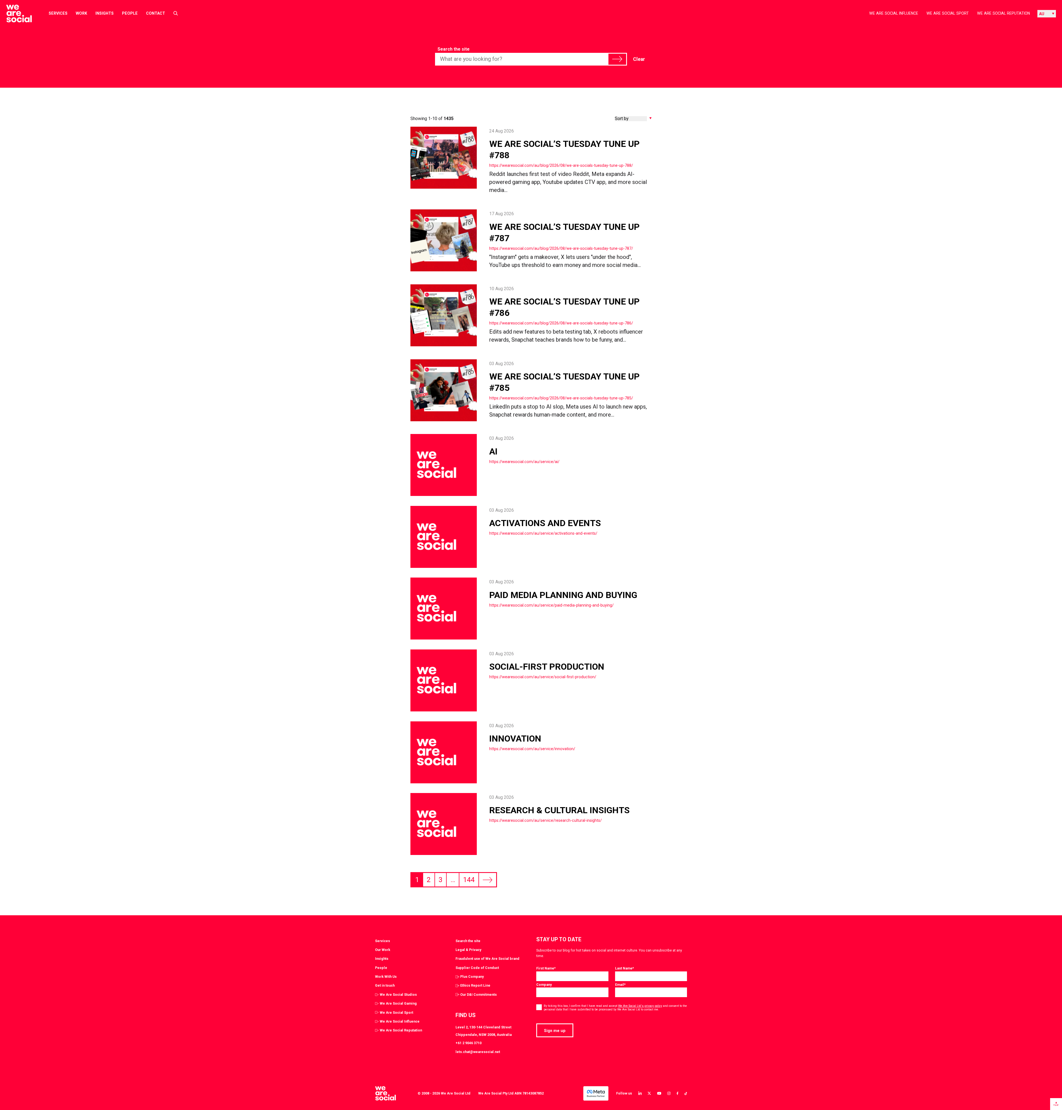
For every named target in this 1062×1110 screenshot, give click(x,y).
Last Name (624, 968)
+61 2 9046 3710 (468, 1043)
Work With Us (386, 976)
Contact (155, 13)
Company (544, 984)
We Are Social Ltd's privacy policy (640, 1006)
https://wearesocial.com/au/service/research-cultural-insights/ (545, 820)
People (130, 13)
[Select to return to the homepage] (14, 13)
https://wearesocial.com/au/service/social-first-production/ (542, 677)
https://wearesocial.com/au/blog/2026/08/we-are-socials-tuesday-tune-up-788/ (561, 165)
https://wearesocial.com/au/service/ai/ (524, 461)
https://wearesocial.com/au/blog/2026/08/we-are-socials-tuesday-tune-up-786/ (561, 323)
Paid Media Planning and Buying (564, 595)
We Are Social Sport (947, 13)
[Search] (617, 59)
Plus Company (472, 976)
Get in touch (385, 985)
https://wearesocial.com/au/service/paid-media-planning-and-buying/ (551, 605)
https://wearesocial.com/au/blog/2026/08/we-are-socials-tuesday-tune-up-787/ (561, 248)
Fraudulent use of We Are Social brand (487, 958)
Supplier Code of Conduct (477, 968)
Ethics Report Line (475, 985)
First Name (546, 968)
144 (469, 880)
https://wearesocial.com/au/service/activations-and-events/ (543, 533)
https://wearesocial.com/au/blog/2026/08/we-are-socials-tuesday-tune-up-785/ (561, 398)
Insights (104, 13)
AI (493, 451)
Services (58, 13)
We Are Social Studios (398, 994)
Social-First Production (548, 666)
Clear (639, 59)
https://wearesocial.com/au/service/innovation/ (532, 749)
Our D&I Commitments (478, 994)
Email (620, 984)
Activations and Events (545, 523)
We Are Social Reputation (1003, 13)
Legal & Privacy (468, 950)
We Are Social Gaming (398, 1003)
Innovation (515, 738)
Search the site (454, 49)
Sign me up (555, 1030)
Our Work (382, 950)
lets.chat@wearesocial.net (477, 1052)
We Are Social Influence (893, 13)
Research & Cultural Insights (559, 810)
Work (81, 13)
